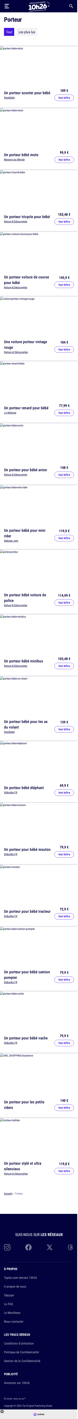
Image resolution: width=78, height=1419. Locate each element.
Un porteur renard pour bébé (26, 407)
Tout (9, 31)
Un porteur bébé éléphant (24, 787)
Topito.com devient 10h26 (20, 1277)
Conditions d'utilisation (19, 1343)
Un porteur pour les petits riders (24, 1104)
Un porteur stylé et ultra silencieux (22, 1165)
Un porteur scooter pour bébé (27, 92)
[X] (49, 1247)
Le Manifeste (12, 1312)
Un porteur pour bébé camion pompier (27, 974)
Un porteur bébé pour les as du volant (26, 724)
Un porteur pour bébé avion (25, 469)
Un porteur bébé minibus (23, 661)
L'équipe (9, 1295)
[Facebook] (28, 1247)
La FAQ (8, 1304)
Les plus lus (27, 31)
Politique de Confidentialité (21, 1352)
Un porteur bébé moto (21, 154)
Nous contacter (13, 1321)
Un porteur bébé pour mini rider (24, 532)
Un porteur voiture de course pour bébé (26, 279)
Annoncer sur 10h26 (17, 1383)
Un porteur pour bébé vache (26, 1038)
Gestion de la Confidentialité (22, 1361)
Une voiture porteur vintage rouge (25, 344)
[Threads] (71, 1247)
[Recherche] (71, 6)
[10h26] (39, 6)
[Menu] (7, 6)
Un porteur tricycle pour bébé (27, 216)
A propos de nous (15, 1286)
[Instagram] (7, 1247)
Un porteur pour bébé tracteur (27, 911)
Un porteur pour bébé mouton (27, 849)
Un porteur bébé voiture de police (25, 597)
